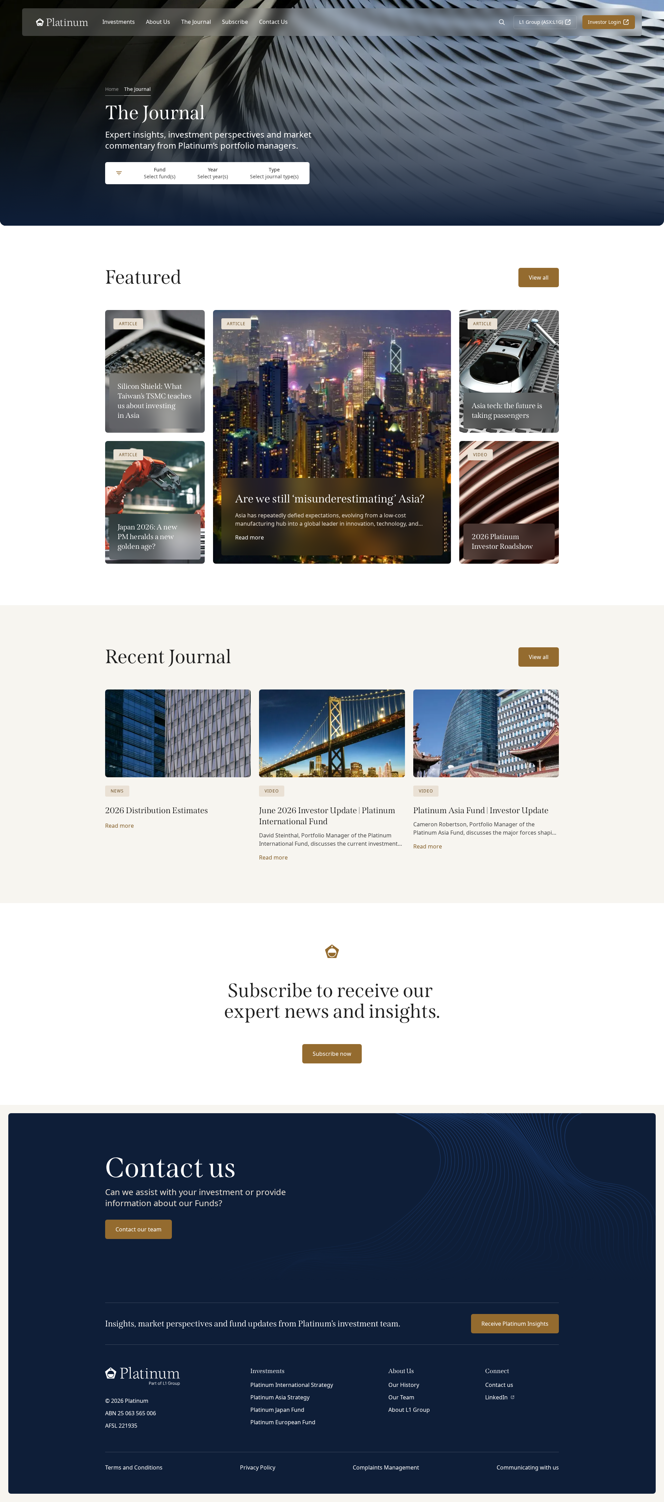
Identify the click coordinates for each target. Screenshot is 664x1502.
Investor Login (604, 22)
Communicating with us (528, 1467)
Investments (118, 22)
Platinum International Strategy (291, 1385)
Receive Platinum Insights (514, 1323)
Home (112, 89)
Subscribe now (332, 1054)
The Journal (196, 22)
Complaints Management (386, 1467)
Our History (403, 1385)
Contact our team (139, 1229)
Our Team (401, 1397)
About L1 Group (409, 1410)
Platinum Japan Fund (277, 1410)
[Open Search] (501, 22)
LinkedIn (496, 1397)
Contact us (499, 1385)
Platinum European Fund (282, 1422)
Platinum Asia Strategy (280, 1397)
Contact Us (273, 22)
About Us (158, 22)
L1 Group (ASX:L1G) (541, 22)
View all (538, 277)
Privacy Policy (257, 1467)
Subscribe (235, 22)
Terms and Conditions (134, 1467)
